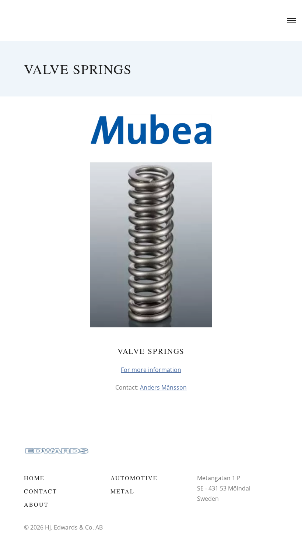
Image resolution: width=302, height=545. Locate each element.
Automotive (134, 478)
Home (34, 478)
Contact (40, 491)
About (36, 504)
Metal (122, 491)
